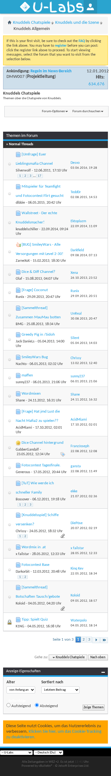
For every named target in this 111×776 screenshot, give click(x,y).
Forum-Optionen (53, 111)
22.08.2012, (84, 451)
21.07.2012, (84, 496)
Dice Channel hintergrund (43, 443)
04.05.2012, (84, 625)
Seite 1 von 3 (63, 640)
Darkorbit (23, 572)
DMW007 (15, 76)
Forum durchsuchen (86, 111)
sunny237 (23, 382)
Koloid (20, 603)
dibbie (20, 203)
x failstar (22, 554)
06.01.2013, (84, 381)
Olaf (19, 279)
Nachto (21, 364)
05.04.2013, (84, 343)
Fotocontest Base (35, 565)
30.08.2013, (84, 318)
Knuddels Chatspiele (31, 22)
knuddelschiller (27, 229)
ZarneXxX (23, 261)
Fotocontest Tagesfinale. (41, 465)
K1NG (20, 626)
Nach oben (97, 657)
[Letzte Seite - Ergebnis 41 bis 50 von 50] (104, 640)
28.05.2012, (84, 553)
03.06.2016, (84, 168)
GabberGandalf (27, 450)
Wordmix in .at (34, 547)
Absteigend (48, 706)
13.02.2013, (84, 363)
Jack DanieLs (25, 341)
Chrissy (21, 531)
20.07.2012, (84, 528)
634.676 (96, 84)
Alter (10, 682)
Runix (20, 297)
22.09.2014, (84, 226)
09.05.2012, (84, 601)
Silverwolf (23, 170)
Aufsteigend (20, 706)
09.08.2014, (84, 255)
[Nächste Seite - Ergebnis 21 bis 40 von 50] (96, 640)
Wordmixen (31, 394)
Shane (20, 400)
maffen (27, 375)
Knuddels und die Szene (77, 22)
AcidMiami (24, 428)
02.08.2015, (84, 197)
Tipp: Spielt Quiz (35, 619)
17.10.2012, (84, 424)
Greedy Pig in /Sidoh (38, 335)
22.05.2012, (84, 573)
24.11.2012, (84, 399)
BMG (19, 324)
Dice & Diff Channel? (38, 272)
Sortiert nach (52, 682)
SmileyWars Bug (35, 357)
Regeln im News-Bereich (51, 71)
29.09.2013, (84, 296)
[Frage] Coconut (35, 290)
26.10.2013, (84, 278)
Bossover (22, 499)
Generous (23, 472)
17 (39, 176)
